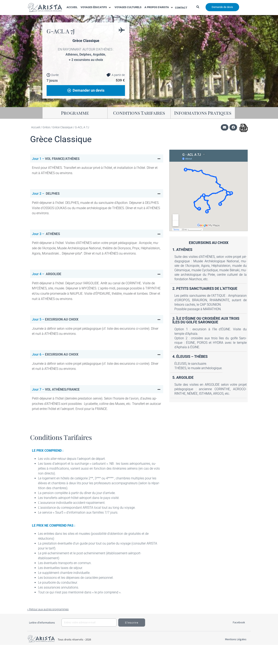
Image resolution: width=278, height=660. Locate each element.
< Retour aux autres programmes (48, 609)
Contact (181, 7)
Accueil (35, 127)
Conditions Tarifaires (139, 113)
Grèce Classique (62, 127)
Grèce (46, 127)
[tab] (96, 158)
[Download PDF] (244, 128)
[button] (96, 7)
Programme (75, 113)
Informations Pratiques (202, 113)
